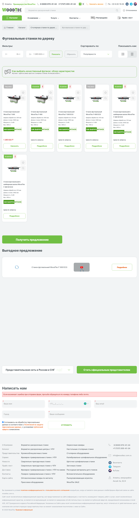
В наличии (36, 87)
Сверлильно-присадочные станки (35, 461)
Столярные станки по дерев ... (44, 27)
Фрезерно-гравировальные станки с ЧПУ (39, 457)
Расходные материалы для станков (82, 470)
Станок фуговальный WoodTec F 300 (11, 113)
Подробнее (42, 146)
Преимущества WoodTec (24, 4)
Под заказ (8, 87)
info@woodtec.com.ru (122, 455)
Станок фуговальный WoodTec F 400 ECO (94, 113)
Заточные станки (74, 465)
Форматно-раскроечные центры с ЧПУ (37, 449)
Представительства (10, 453)
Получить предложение (32, 239)
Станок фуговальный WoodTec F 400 (39, 113)
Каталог (5, 449)
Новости (6, 461)
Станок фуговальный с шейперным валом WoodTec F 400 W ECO (14, 184)
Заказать (14, 146)
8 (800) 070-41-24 (48, 4)
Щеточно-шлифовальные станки (81, 461)
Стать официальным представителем (107, 369)
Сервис (5, 457)
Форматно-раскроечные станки (34, 445)
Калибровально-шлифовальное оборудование (87, 457)
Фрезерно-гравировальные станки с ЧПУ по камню (43, 470)
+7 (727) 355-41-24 (67, 4)
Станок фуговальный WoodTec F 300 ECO (66, 113)
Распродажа (101, 17)
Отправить (66, 425)
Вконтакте (117, 462)
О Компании (7, 445)
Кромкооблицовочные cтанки (34, 453)
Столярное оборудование (78, 453)
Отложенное (131, 10)
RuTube (116, 470)
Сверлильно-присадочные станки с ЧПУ (38, 465)
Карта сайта (7, 478)
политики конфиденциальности (32, 490)
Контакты (6, 474)
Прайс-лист (127, 17)
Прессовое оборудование (32, 482)
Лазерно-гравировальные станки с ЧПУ (38, 474)
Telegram (117, 466)
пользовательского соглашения (58, 490)
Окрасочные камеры (75, 445)
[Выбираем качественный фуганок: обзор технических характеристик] (12, 129)
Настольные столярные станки (80, 449)
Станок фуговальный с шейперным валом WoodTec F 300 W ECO (124, 114)
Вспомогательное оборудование (81, 474)
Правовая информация (24, 510)
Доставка (6, 470)
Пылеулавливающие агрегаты (80, 478)
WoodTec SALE (73, 482)
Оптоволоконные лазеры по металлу (37, 478)
